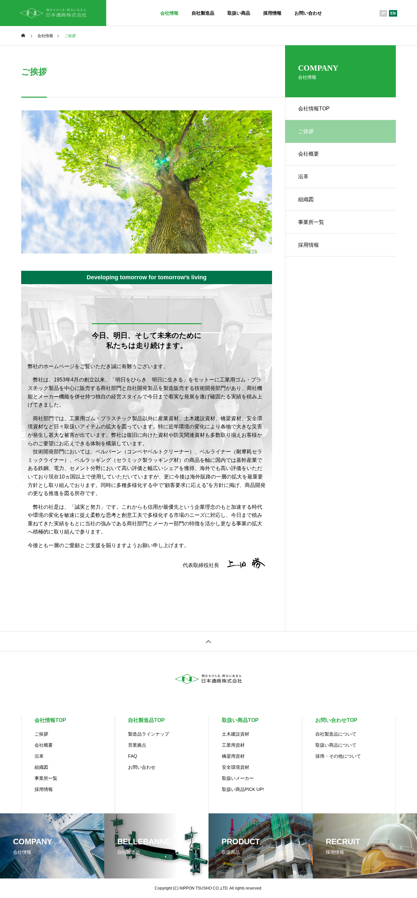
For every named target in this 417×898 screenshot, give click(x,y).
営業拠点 (137, 745)
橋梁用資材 (233, 756)
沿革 (303, 176)
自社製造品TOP (146, 720)
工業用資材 (233, 745)
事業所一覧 (311, 222)
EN (393, 13)
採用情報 (272, 13)
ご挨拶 (41, 734)
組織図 (306, 199)
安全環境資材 (235, 767)
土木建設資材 (235, 734)
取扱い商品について (335, 745)
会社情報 (169, 13)
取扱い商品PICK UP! (243, 789)
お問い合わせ (308, 13)
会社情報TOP (314, 108)
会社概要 (308, 154)
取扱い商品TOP (240, 720)
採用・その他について (338, 756)
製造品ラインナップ (148, 734)
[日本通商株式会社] (53, 13)
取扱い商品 (238, 13)
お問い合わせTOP (336, 720)
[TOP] (208, 641)
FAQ (132, 756)
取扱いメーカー (238, 778)
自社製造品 (203, 13)
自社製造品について (335, 734)
